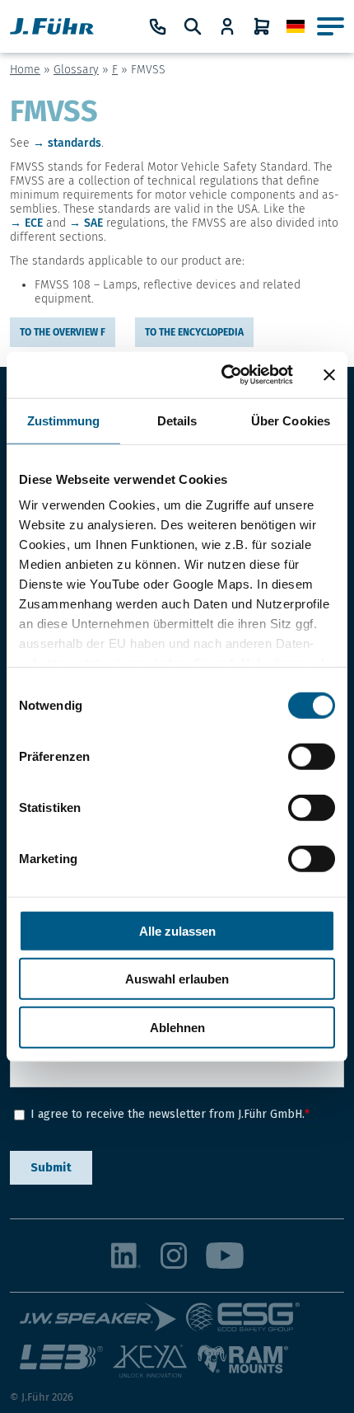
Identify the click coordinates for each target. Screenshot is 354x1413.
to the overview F (62, 332)
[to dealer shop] (227, 26)
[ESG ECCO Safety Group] (248, 1324)
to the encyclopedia (194, 332)
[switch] (311, 756)
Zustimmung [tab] (63, 420)
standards (74, 143)
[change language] (295, 27)
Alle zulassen (177, 930)
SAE (93, 223)
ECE (34, 223)
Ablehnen (177, 1027)
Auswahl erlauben (177, 979)
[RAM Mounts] (242, 1368)
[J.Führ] (52, 26)
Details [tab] (177, 420)
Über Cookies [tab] (290, 420)
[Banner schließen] (329, 375)
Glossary (76, 70)
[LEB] (66, 1368)
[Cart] (262, 26)
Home (25, 70)
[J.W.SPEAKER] (103, 1324)
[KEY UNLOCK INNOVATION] (155, 1368)
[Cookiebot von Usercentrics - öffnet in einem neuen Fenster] (222, 375)
